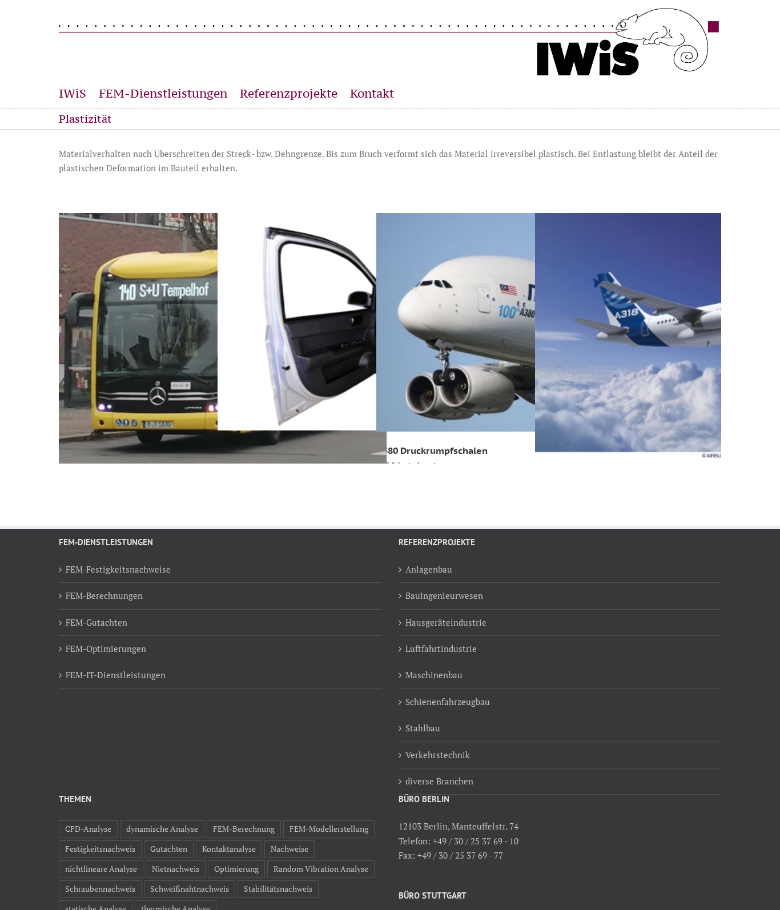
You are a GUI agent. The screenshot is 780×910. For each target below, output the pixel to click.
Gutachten (168, 849)
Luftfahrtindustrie (441, 648)
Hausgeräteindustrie (446, 622)
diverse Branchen (439, 781)
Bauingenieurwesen (444, 595)
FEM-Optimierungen (106, 648)
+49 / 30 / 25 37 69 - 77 (460, 855)
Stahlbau (422, 728)
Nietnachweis (175, 869)
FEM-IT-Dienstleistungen (116, 675)
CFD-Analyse (88, 829)
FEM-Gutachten (96, 622)
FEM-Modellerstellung (329, 829)
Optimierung (236, 869)
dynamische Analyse (162, 829)
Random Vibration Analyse (321, 869)
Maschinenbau (434, 675)
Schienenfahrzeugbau (447, 701)
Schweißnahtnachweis (189, 889)
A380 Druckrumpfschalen (432, 450)
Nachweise (289, 849)
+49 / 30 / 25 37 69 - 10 (475, 841)
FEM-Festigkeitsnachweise (118, 569)
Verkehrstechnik (437, 754)
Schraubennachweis (100, 889)
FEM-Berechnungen (104, 595)
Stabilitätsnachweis (278, 889)
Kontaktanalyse (229, 849)
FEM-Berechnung (244, 829)
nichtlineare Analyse (101, 869)
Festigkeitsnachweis (100, 849)
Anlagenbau (428, 569)
